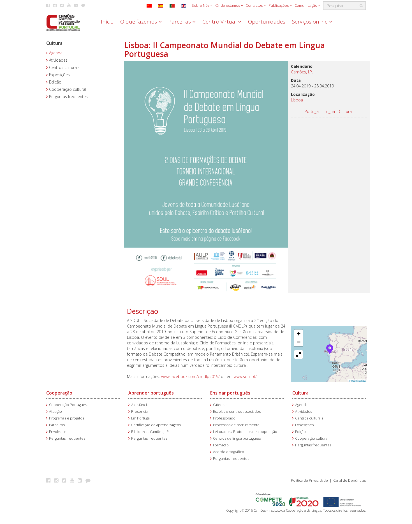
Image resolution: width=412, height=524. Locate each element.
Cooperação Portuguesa (69, 404)
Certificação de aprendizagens (156, 425)
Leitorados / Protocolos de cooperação (245, 431)
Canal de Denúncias (349, 480)
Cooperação (59, 393)
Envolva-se (57, 431)
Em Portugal (141, 418)
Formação (221, 445)
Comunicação (306, 5)
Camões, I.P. (302, 72)
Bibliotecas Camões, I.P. (150, 431)
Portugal (312, 111)
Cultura (54, 43)
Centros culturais (64, 67)
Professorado (224, 418)
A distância (140, 404)
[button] (329, 348)
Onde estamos (228, 5)
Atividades (58, 60)
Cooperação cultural (67, 89)
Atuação (55, 411)
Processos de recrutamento (236, 425)
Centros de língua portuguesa (237, 438)
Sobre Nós (201, 5)
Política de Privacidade (309, 480)
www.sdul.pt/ (245, 376)
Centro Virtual (220, 21)
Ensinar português (230, 393)
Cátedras (220, 404)
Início (107, 21)
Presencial (140, 411)
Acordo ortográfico (228, 451)
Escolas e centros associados (237, 411)
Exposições (59, 74)
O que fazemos (139, 21)
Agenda (56, 52)
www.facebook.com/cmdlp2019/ (190, 376)
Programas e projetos (66, 418)
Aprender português (151, 393)
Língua (329, 111)
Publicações (279, 5)
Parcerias (180, 21)
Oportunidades (266, 21)
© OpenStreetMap (357, 380)
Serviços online (310, 21)
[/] (63, 22)
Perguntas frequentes (68, 96)
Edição (55, 82)
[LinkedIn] (81, 480)
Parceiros (57, 425)
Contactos (254, 5)
